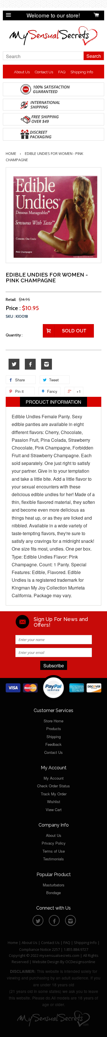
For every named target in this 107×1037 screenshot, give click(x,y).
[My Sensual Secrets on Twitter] (14, 364)
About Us (22, 72)
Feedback (53, 744)
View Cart (54, 809)
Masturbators (53, 885)
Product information (53, 402)
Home (11, 153)
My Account (54, 778)
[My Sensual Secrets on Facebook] (30, 364)
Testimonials (53, 858)
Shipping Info (81, 72)
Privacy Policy (54, 843)
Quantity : (14, 335)
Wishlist (53, 801)
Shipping (54, 736)
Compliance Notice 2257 (40, 949)
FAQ (61, 72)
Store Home (53, 720)
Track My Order (53, 794)
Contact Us (44, 72)
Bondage (53, 892)
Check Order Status (53, 785)
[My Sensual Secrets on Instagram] (46, 364)
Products (53, 728)
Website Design (45, 961)
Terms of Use (54, 851)
